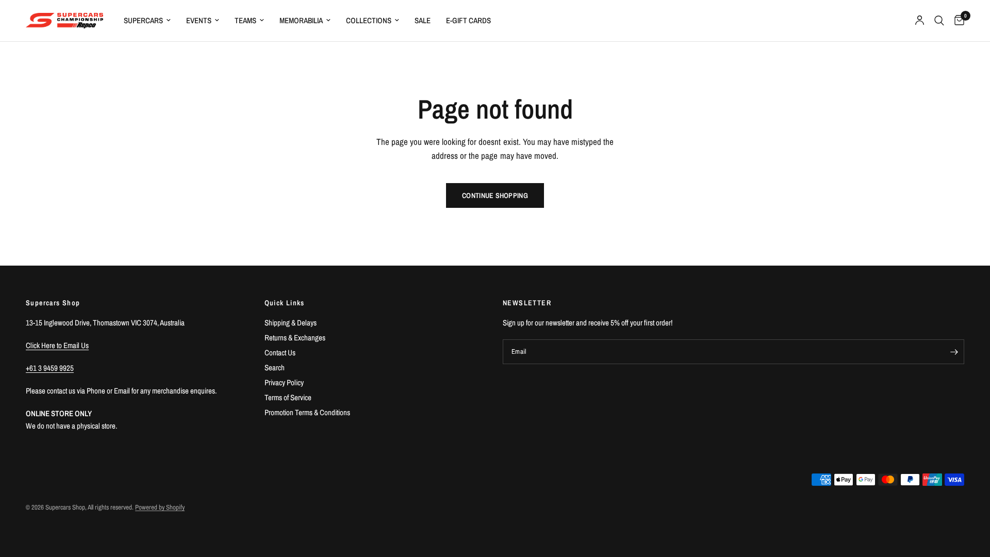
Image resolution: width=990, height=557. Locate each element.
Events (198, 20)
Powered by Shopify (160, 507)
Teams (245, 20)
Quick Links (285, 302)
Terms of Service (288, 397)
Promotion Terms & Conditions (307, 412)
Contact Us (280, 352)
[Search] (939, 20)
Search (275, 367)
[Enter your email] (954, 351)
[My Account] (919, 20)
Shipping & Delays (291, 322)
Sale (423, 20)
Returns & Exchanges (295, 337)
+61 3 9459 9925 (50, 368)
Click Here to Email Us (57, 345)
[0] (956, 20)
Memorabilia (301, 20)
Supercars (143, 20)
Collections (368, 20)
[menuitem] (147, 20)
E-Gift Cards (468, 20)
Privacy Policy (284, 382)
